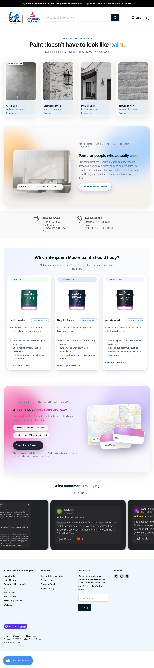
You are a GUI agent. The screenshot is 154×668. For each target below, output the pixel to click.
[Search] (115, 17)
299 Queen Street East (101, 228)
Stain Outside (10, 596)
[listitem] (21, 87)
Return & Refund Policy (52, 576)
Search (7, 636)
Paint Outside (10, 580)
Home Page (31, 636)
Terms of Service (49, 584)
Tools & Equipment (13, 600)
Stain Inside (9, 592)
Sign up (84, 607)
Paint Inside (9, 576)
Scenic (7, 588)
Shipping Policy (48, 580)
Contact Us (18, 636)
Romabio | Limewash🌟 (15, 584)
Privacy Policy (47, 588)
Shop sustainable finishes (95, 186)
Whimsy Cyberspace (13, 642)
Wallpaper (8, 605)
